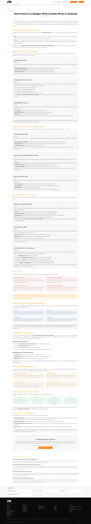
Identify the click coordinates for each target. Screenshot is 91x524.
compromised (50, 369)
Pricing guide (59, 1)
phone (29, 138)
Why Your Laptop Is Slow (38, 490)
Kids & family (25, 510)
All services (9, 516)
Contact (55, 507)
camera (14, 24)
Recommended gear (41, 507)
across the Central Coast (66, 519)
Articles (63, 1)
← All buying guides (15, 19)
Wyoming (21, 519)
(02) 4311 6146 (74, 1)
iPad (7, 508)
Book (81, 1)
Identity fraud (9, 512)
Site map (55, 508)
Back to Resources (11, 10)
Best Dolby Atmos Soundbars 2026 (13, 494)
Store (67, 1)
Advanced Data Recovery (11, 510)
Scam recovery (9, 511)
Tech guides (25, 509)
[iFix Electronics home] (9, 2)
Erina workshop (47, 445)
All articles (24, 511)
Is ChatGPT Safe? (62, 490)
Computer (8, 507)
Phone (8, 506)
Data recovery (9, 509)
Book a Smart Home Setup (45, 447)
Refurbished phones (41, 506)
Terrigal (19, 519)
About (55, 506)
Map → (71, 511)
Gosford (16, 519)
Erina (13, 519)
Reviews (55, 509)
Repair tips (24, 506)
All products (40, 508)
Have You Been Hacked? (12, 490)
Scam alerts (24, 508)
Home (54, 1)
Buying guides (25, 507)
